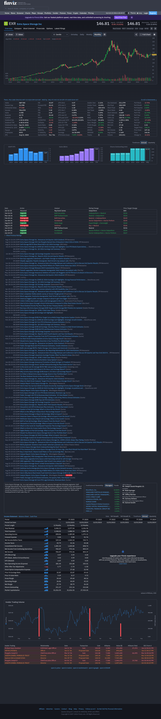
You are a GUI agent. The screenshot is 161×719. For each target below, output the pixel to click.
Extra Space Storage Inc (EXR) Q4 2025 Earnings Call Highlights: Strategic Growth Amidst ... (52, 320)
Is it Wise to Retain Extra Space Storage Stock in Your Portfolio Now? (43, 374)
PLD (20, 100)
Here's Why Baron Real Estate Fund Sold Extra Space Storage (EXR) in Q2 (45, 473)
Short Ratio (111, 110)
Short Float (111, 108)
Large (141, 28)
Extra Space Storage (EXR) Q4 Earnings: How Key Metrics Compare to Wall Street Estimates (51, 327)
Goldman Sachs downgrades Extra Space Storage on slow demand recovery (46, 468)
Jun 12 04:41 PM (147, 648)
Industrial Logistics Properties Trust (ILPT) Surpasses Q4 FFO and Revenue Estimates (49, 336)
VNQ (49, 100)
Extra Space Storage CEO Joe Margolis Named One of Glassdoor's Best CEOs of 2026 (49, 242)
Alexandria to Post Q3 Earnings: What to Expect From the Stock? (42, 423)
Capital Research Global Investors (97, 504)
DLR (36, 100)
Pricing (91, 13)
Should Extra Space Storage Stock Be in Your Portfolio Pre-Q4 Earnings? (45, 341)
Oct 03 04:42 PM (147, 660)
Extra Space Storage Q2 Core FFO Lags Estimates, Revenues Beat (42, 480)
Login (146, 13)
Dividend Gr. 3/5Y (11, 127)
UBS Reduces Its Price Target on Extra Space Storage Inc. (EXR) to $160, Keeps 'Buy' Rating (52, 440)
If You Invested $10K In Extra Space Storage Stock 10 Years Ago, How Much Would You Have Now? (54, 449)
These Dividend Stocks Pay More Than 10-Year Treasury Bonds (41, 306)
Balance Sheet (24, 516)
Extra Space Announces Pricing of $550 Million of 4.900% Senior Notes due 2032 (48, 265)
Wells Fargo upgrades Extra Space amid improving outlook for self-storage (45, 459)
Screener (20, 13)
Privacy (81, 709)
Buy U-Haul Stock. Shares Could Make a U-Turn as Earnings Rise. (42, 452)
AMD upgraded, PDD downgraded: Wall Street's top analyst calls (42, 461)
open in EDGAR (105, 668)
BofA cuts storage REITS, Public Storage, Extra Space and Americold (44, 348)
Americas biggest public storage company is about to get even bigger (43, 298)
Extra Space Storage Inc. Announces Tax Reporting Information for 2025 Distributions (49, 350)
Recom (136, 125)
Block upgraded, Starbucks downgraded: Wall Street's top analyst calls (45, 296)
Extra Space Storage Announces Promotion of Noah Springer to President (45, 362)
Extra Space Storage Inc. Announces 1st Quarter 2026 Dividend (42, 343)
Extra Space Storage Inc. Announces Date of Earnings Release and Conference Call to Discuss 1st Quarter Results (59, 291)
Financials (40, 28)
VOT (77, 100)
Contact (64, 709)
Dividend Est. (9, 120)
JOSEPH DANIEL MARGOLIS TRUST (17, 655)
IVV (61, 100)
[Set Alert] (151, 28)
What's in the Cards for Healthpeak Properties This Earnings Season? (43, 426)
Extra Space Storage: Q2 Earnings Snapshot (35, 254)
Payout (7, 130)
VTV (66, 100)
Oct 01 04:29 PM (147, 663)
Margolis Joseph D (11, 653)
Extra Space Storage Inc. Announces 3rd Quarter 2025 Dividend (42, 240)
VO (58, 100)
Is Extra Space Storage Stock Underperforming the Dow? (39, 447)
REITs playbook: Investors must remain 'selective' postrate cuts (42, 445)
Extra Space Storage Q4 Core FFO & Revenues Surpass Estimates (42, 322)
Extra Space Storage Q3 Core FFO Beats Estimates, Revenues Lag (42, 393)
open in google (94, 668)
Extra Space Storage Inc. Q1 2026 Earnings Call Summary (40, 282)
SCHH (73, 100)
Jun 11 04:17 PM (147, 650)
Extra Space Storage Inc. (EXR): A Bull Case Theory (37, 310)
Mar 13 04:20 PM (147, 655)
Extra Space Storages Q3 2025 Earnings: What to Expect (39, 435)
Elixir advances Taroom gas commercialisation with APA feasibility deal (44, 289)
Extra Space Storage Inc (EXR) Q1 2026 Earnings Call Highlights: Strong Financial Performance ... (53, 280)
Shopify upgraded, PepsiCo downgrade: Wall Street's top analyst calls (44, 261)
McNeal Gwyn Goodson (13, 648)
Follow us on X (90, 709)
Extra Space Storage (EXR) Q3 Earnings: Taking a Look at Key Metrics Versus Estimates (50, 397)
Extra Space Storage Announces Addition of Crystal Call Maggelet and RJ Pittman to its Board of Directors (56, 273)
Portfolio (48, 13)
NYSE (147, 28)
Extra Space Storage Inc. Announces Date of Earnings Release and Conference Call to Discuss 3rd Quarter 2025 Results (61, 442)
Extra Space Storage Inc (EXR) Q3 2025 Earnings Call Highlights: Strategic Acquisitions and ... (52, 388)
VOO (55, 100)
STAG (17, 100)
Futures (63, 13)
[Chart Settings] (154, 34)
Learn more (123, 564)
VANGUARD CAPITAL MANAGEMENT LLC (98, 495)
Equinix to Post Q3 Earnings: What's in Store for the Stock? (40, 409)
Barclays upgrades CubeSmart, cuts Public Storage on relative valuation (45, 258)
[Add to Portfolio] (155, 28)
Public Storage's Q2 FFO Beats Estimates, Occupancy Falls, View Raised (45, 478)
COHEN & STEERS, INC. (94, 499)
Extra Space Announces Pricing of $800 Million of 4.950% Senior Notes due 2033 (48, 470)
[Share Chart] (136, 34)
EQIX (30, 100)
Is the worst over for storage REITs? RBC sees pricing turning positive (43, 367)
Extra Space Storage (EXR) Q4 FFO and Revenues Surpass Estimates (43, 329)
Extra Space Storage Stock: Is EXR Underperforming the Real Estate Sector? (46, 364)
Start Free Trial (120, 17)
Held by (44, 100)
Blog (70, 709)
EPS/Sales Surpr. (64, 135)
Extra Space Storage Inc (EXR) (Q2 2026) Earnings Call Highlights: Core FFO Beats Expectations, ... (54, 247)
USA (136, 28)
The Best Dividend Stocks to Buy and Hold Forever (37, 376)
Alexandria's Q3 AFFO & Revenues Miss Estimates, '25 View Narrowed (44, 407)
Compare (17, 28)
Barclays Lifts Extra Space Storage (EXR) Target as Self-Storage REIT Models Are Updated (51, 308)
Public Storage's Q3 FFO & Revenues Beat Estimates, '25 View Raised (44, 395)
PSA (10, 100)
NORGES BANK (91, 502)
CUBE (13, 100)
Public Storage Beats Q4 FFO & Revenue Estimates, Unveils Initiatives (44, 346)
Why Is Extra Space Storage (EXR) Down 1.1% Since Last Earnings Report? (45, 372)
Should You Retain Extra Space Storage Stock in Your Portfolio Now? (43, 433)
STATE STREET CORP (93, 497)
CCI (27, 100)
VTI (52, 100)
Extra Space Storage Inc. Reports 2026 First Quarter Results (41, 287)
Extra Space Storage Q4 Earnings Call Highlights (36, 313)
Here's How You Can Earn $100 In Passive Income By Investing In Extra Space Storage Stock (52, 386)
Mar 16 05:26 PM (147, 653)
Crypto (75, 13)
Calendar (83, 13)
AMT (23, 100)
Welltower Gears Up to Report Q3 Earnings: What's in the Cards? (42, 419)
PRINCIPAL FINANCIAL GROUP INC (98, 509)
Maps (34, 13)
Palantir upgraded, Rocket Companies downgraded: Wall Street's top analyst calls (48, 270)
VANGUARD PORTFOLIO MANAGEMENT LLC (98, 492)
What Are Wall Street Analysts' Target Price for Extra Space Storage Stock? (46, 381)
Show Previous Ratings (14, 235)
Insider (55, 13)
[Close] (131, 17)
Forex (69, 13)
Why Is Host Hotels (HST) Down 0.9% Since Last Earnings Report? (42, 369)
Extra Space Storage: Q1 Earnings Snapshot (35, 284)
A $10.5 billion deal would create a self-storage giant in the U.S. (42, 301)
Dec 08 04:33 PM (147, 658)
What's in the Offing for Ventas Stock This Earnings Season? (40, 412)
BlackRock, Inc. (91, 490)
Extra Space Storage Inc (29, 24)
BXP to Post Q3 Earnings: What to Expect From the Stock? (40, 421)
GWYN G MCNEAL (11, 650)
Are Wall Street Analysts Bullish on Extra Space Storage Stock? (42, 339)
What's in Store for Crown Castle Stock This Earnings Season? (41, 428)
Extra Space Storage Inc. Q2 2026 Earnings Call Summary (40, 249)
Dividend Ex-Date (11, 125)
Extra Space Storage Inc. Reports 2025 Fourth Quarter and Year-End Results (46, 334)
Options (49, 28)
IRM (33, 100)
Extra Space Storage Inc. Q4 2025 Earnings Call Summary (40, 324)
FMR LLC (89, 511)
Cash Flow (33, 516)
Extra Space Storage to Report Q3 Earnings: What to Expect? (41, 414)
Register (153, 13)
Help (140, 13)
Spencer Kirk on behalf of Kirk (15, 658)
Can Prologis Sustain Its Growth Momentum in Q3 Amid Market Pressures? (45, 437)
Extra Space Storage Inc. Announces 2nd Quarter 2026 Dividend (42, 275)
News (13, 13)
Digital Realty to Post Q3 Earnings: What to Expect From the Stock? (43, 430)
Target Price (138, 127)
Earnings (61, 132)
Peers (6, 100)
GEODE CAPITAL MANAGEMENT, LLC (98, 506)
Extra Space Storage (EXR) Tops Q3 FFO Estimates (37, 400)
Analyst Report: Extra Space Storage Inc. (34, 383)
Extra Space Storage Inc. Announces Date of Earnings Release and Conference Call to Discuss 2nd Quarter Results (59, 263)
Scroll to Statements (148, 100)
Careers (57, 709)
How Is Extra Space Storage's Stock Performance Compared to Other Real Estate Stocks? (51, 303)
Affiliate (41, 709)
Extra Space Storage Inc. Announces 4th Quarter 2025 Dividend (42, 379)
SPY (63, 100)
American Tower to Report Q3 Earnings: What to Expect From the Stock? (45, 416)
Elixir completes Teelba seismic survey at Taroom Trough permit (42, 294)
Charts (27, 13)
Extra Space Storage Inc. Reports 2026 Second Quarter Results (42, 256)
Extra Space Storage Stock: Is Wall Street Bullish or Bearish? (41, 463)
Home (7, 13)
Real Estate (117, 28)
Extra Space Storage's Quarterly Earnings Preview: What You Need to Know (46, 355)
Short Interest (29, 28)
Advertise (49, 709)
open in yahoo (55, 668)
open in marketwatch (80, 668)
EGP (39, 100)
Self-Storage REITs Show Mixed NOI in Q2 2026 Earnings (39, 244)
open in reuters (67, 668)
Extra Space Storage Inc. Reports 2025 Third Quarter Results (41, 405)
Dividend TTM (9, 122)
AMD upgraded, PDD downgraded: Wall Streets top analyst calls (42, 456)
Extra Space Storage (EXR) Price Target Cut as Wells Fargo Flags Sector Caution (47, 317)
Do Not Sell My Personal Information (109, 709)
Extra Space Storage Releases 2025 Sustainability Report (40, 268)
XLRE (69, 100)
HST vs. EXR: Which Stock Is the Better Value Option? (38, 360)
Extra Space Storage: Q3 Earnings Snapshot (35, 402)
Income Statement (10, 516)
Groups (40, 13)
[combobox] (26, 8)
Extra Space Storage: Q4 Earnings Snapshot (35, 331)
